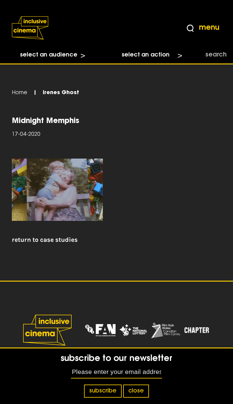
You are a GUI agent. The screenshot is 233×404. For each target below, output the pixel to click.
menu (209, 28)
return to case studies (45, 239)
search (216, 55)
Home (19, 93)
